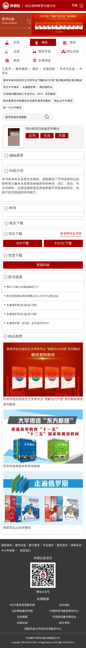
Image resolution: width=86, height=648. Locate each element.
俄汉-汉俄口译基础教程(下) (22, 286)
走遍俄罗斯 (29, 87)
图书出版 (20, 545)
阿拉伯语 (73, 51)
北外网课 (22, 616)
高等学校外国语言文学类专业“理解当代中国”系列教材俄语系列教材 (42, 80)
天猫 (61, 135)
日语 (16, 42)
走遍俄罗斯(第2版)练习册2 (21, 305)
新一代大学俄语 (12, 107)
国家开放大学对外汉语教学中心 (43, 628)
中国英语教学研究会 (64, 616)
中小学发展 (8, 550)
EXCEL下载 (63, 243)
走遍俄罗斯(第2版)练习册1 (21, 314)
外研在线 (22, 622)
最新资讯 (6, 545)
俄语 (44, 42)
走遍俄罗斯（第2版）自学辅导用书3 (27, 323)
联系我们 (25, 550)
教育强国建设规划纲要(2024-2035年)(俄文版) (32, 296)
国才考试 (64, 622)
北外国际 (64, 605)
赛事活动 (76, 545)
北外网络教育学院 (22, 610)
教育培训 (62, 545)
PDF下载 (22, 243)
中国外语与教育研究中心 (64, 610)
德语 (73, 42)
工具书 (7, 69)
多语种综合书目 (71, 233)
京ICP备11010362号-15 (64, 642)
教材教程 (22, 69)
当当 (46, 135)
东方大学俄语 (11, 87)
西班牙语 (44, 51)
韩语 (16, 60)
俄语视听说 (45, 87)
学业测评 (48, 545)
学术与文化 (68, 69)
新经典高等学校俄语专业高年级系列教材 (27, 100)
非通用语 (44, 60)
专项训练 (49, 69)
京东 (32, 135)
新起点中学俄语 (63, 100)
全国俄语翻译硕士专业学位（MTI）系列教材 (29, 94)
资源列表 (43, 265)
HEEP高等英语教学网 (22, 605)
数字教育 (34, 545)
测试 (35, 69)
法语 (16, 51)
